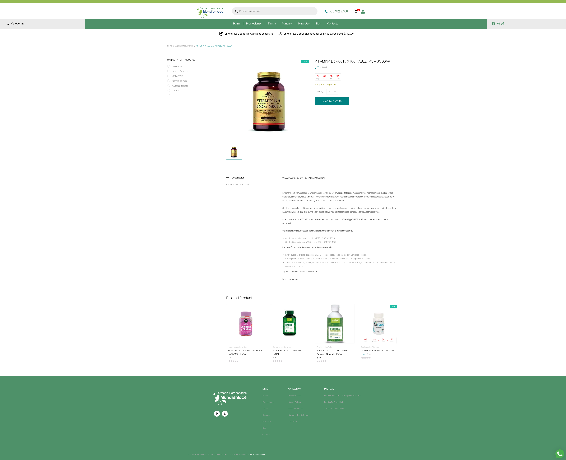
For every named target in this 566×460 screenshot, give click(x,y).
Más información (290, 279)
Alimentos (177, 66)
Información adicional (237, 184)
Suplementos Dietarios (184, 46)
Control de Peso (179, 80)
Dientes (332, 116)
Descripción (238, 177)
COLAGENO (177, 76)
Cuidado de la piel (180, 85)
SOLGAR (376, 116)
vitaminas (384, 116)
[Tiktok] (502, 23)
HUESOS (339, 116)
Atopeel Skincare (180, 71)
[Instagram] (498, 23)
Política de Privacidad (256, 454)
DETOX (175, 90)
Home (169, 46)
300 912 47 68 (338, 11)
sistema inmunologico (362, 116)
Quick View (259, 315)
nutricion (347, 116)
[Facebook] (493, 23)
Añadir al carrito (332, 101)
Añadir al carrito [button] (259, 350)
